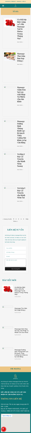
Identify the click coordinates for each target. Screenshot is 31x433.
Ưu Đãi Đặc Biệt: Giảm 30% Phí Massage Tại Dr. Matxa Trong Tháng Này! (22, 29)
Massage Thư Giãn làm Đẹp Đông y (21, 57)
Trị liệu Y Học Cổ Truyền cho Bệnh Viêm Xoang (21, 160)
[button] (3, 5)
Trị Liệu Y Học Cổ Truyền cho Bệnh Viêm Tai (21, 193)
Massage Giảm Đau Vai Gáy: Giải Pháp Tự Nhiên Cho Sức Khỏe (21, 94)
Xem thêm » (20, 42)
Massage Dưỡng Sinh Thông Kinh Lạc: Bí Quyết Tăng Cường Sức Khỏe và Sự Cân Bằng (21, 132)
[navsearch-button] (27, 5)
